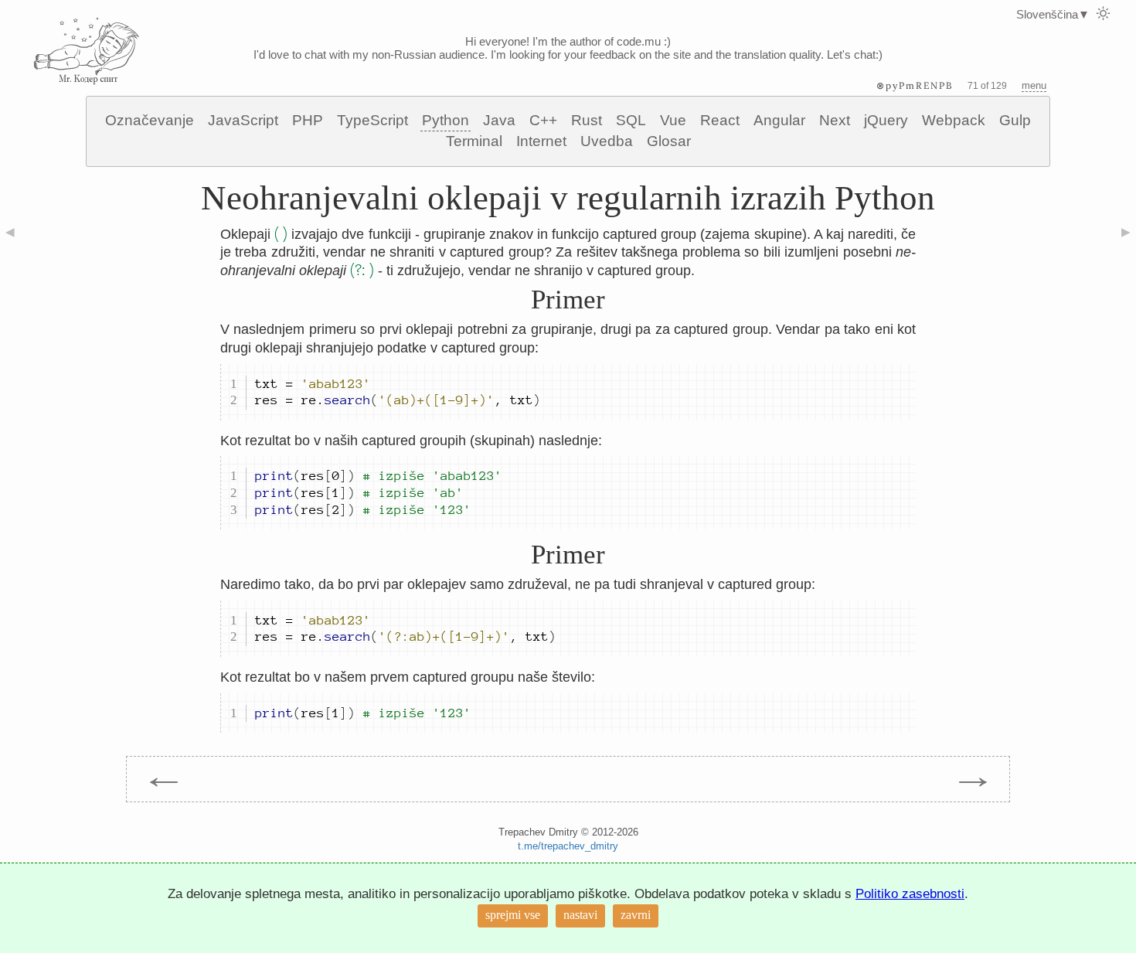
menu (1034, 85)
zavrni (636, 914)
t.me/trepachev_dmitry (568, 846)
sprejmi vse (512, 914)
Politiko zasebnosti (909, 894)
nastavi (580, 914)
